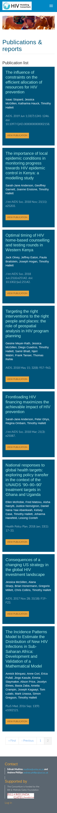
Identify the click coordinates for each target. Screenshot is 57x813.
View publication (17, 135)
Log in (8, 803)
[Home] (17, 6)
